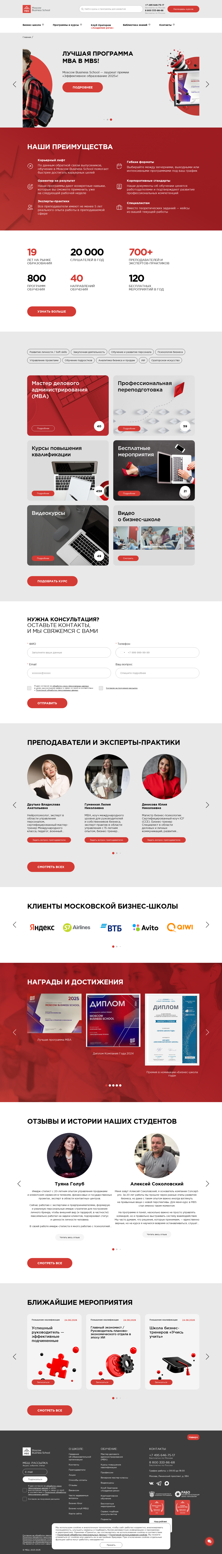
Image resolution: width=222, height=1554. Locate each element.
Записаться (43, 1382)
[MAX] (166, 1483)
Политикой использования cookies (128, 1534)
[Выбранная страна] (122, 652)
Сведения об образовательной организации (80, 1457)
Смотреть (128, 558)
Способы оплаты (78, 1480)
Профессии (107, 1472)
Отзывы (73, 1485)
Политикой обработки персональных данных (82, 1534)
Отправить (47, 703)
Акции (72, 1475)
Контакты (74, 1464)
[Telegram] (160, 1483)
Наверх (193, 1437)
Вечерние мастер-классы (114, 1477)
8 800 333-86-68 (154, 10)
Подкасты (106, 1519)
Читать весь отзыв (70, 1237)
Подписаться (35, 1479)
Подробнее (47, 112)
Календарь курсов (183, 9)
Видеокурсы (107, 1483)
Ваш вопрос (124, 664)
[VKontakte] (152, 1483)
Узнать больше (51, 311)
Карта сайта (75, 1513)
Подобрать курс (52, 581)
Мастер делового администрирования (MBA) (112, 1457)
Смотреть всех (50, 867)
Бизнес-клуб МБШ (79, 1508)
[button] (111, 119)
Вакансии (74, 1490)
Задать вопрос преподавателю (49, 840)
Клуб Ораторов (101, 25)
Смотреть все (49, 1263)
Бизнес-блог (75, 1503)
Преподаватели (77, 1470)
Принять (111, 1545)
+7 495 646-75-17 (154, 5)
